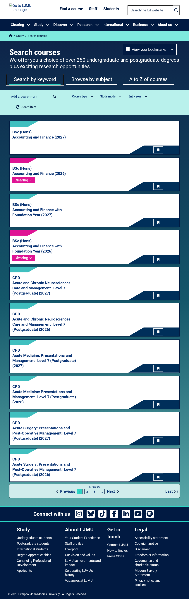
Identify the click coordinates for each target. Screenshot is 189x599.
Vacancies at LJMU (79, 580)
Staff (93, 8)
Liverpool (71, 549)
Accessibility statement (151, 538)
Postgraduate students (33, 543)
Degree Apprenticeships (34, 555)
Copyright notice (146, 543)
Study (20, 36)
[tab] (35, 79)
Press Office (115, 556)
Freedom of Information (152, 555)
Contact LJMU (117, 545)
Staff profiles (74, 543)
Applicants (24, 570)
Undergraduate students (34, 538)
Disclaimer (142, 549)
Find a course (71, 8)
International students (32, 549)
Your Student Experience (82, 538)
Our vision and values (80, 555)
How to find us (117, 550)
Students (111, 8)
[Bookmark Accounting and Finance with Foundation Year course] (158, 222)
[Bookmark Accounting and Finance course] (158, 149)
